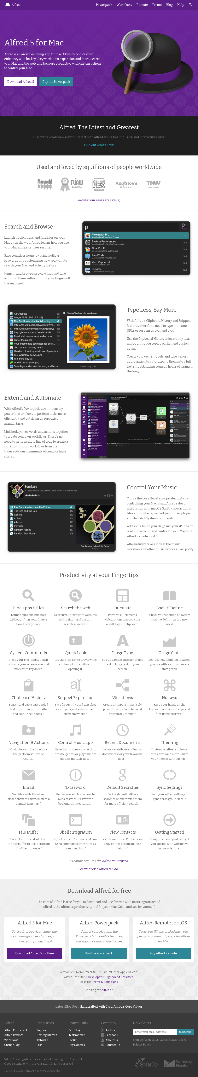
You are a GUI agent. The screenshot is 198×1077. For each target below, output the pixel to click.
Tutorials (43, 1040)
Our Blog (74, 1030)
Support (42, 1030)
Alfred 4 (106, 990)
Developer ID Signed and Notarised (110, 977)
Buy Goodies (77, 1045)
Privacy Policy (142, 1044)
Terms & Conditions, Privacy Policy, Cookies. (32, 1070)
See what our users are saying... (99, 200)
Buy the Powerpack (56, 82)
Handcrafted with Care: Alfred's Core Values (111, 1006)
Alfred (16, 5)
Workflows (124, 5)
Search (190, 5)
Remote (142, 5)
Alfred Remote (13, 1035)
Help (180, 5)
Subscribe (185, 1031)
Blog (169, 5)
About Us (112, 1040)
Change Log (12, 1045)
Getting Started (47, 1035)
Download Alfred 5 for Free (34, 953)
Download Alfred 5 (20, 82)
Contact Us (113, 1045)
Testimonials (77, 1035)
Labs (39, 1045)
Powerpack (104, 5)
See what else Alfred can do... (99, 869)
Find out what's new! (99, 145)
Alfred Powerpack (115, 861)
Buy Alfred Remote (163, 953)
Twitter (110, 1030)
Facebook (112, 1035)
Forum (157, 5)
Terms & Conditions (105, 982)
